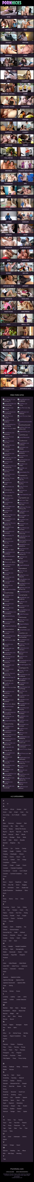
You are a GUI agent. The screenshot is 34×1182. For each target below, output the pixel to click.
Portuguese (6, 1052)
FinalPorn (20, 730)
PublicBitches (21, 537)
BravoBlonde (21, 401)
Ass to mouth (15, 815)
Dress (26, 890)
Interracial (21, 968)
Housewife (5, 954)
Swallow (12, 1108)
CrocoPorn (21, 521)
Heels (11, 949)
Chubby (5, 857)
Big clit (12, 831)
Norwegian (18, 1024)
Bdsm (22, 826)
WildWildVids (21, 738)
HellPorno (20, 788)
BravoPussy (21, 776)
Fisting (26, 912)
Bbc (12, 826)
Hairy (4, 946)
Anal (25, 809)
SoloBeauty (21, 413)
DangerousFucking (8, 724)
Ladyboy (13, 996)
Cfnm (25, 851)
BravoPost (6, 409)
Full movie (20, 918)
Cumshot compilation (16, 873)
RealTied (5, 512)
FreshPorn (6, 500)
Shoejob (24, 1083)
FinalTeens (21, 722)
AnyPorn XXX (22, 429)
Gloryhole (12, 935)
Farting (24, 907)
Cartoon (17, 848)
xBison (13, 562)
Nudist (26, 1024)
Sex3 (12, 549)
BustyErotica (6, 566)
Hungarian (22, 954)
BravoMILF (6, 529)
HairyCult (5, 587)
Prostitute (12, 1055)
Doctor (17, 885)
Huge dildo (14, 954)
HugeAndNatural (22, 568)
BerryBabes (6, 666)
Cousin (24, 865)
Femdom (15, 910)
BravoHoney (6, 767)
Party (4, 1047)
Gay (25, 926)
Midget (12, 1013)
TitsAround (6, 601)
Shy (25, 1086)
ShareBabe (21, 684)
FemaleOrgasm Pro (23, 668)
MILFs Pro (6, 543)
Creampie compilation (16, 868)
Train (26, 1128)
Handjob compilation (20, 946)
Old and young (17, 1033)
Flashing (5, 915)
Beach (4, 829)
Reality (5, 1066)
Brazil (4, 840)
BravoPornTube (7, 405)
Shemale (5, 1083)
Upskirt (5, 1139)
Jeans (4, 985)
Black (17, 834)
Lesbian (12, 999)
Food (18, 915)
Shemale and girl (14, 1083)
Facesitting (6, 907)
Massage (23, 1008)
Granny (12, 938)
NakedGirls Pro (7, 467)
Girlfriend (22, 932)
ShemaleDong (7, 714)
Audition (24, 815)
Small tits (5, 1094)
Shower (19, 1086)
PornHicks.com (11, 2)
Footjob (24, 915)
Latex (19, 996)
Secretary (13, 1078)
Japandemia (21, 453)
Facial (13, 907)
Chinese (21, 854)
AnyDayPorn (6, 662)
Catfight (5, 851)
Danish (11, 882)
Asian (21, 812)
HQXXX (5, 697)
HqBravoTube (7, 744)
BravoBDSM (21, 705)
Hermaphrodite (20, 949)
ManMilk (20, 469)
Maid (11, 1008)
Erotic (22, 898)
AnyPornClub (21, 461)
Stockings (5, 1106)
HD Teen (5, 949)
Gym (10, 940)
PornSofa (5, 504)
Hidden (5, 952)
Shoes (4, 1086)
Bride (10, 840)
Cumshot (5, 873)
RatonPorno (6, 693)
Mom (14, 1016)
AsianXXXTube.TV (8, 680)
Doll (4, 887)
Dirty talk (10, 885)
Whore (24, 1150)
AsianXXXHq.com (23, 435)
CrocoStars (6, 633)
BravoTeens (21, 529)
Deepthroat (18, 882)
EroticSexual (6, 658)
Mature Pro (6, 438)
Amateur (19, 809)
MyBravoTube (7, 516)
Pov (13, 1052)
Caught (12, 851)
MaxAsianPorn (22, 542)
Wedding (12, 1150)
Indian (4, 963)
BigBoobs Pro (21, 780)
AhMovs (5, 758)
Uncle (9, 1136)
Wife (4, 1153)
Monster (5, 1019)
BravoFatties (6, 508)
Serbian (12, 1080)
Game (11, 926)
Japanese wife (21, 982)
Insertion (5, 968)
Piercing (16, 1047)
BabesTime (6, 471)
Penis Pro (20, 488)
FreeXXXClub (7, 637)
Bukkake (5, 843)
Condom (14, 862)
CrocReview (6, 446)
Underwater (17, 1136)
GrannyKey (21, 709)
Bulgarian (12, 843)
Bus (19, 843)
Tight (4, 1128)
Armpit (16, 812)
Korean (18, 991)
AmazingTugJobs (22, 595)
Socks (20, 1094)
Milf (17, 1013)
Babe (4, 823)
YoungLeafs (6, 650)
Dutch (4, 893)
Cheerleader (13, 854)
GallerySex (21, 576)
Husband (5, 957)
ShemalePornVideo (8, 593)
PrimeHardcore (22, 662)
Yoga (4, 1159)
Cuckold (15, 871)
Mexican (5, 1013)
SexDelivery (6, 434)
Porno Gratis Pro (7, 495)
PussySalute (6, 754)
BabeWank (6, 701)
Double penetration (8, 890)
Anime (4, 812)
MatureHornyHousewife (24, 425)
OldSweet (20, 654)
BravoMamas (21, 676)
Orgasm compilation (15, 1036)
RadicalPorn (6, 779)
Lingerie (5, 1002)
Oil (9, 1033)
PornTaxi (20, 693)
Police (4, 1050)
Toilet (15, 1128)
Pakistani (5, 1044)
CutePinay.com (7, 459)
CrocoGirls (6, 671)
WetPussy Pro (22, 508)
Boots (18, 837)
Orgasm (5, 1036)
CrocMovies (21, 697)
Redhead (11, 1066)
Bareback (19, 823)
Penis (10, 1047)
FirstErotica (21, 649)
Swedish (19, 1108)
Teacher (20, 1120)
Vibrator (5, 1145)
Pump (14, 1058)
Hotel (25, 952)
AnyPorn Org (6, 675)
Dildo (4, 885)
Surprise (5, 1108)
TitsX (26, 500)
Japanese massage (8, 980)
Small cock (22, 1092)
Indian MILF (6, 966)
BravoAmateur (22, 747)
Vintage (12, 1145)
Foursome (5, 918)
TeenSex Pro (21, 763)
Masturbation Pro (22, 475)
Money (20, 1016)
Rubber (5, 1069)
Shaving (19, 1080)
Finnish (11, 912)
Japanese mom (20, 980)
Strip (19, 1106)
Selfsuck (5, 1080)
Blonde (23, 834)
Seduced (21, 1078)
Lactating (5, 996)
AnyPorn (5, 547)
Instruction (13, 968)
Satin (12, 1075)
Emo (17, 898)
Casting (24, 848)
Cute (25, 873)
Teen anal (16, 1122)
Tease (4, 1122)
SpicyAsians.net (7, 490)
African (12, 809)
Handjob (10, 946)
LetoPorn (20, 658)
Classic (18, 857)
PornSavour (21, 607)
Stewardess (20, 1103)
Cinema (12, 857)
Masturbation (6, 1010)
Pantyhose (20, 1044)
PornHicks (6, 771)
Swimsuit (5, 1111)
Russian (11, 1069)
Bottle (24, 837)
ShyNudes (21, 449)
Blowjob (5, 837)
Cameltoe (5, 848)
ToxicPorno (21, 550)
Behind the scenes (21, 829)
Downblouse (19, 890)
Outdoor (5, 1038)
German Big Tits (7, 932)
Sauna (18, 1075)
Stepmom (11, 1103)
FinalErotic (6, 685)
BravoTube (6, 605)
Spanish (25, 1097)
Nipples (11, 1024)
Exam (4, 901)
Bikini (4, 834)
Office (4, 1033)
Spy (23, 1100)
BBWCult (20, 784)
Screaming (6, 1078)
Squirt (4, 1103)
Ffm (27, 910)
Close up (5, 859)
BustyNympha (7, 740)
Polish (10, 1050)
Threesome (17, 1125)
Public (19, 1055)
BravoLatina (6, 533)
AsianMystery (7, 654)
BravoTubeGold (22, 637)
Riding (18, 1066)
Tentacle (24, 1122)
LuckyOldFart (21, 611)
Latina (24, 996)
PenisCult (20, 562)
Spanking (5, 1100)
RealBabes (21, 717)
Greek (18, 938)
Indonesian (24, 966)
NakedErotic (21, 599)
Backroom (11, 823)
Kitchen (12, 991)
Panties (13, 1044)
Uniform (24, 1136)
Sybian (25, 1111)
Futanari (11, 921)
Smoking (13, 1094)
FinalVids (5, 783)
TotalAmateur (21, 759)
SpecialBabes (21, 680)
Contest (5, 865)
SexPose (5, 463)
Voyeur (18, 1145)
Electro (11, 898)
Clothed (13, 859)
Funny (4, 921)
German (5, 929)
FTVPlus (20, 405)
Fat (4, 910)
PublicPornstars (22, 617)
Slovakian (5, 1092)
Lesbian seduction (21, 999)
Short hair (11, 1086)
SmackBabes (6, 520)
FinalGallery (21, 513)
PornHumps (6, 578)
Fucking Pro (6, 763)
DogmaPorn (6, 455)
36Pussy (20, 734)
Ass (27, 812)
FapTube (20, 558)
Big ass (5, 831)
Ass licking (6, 815)
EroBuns (20, 603)
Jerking (11, 985)
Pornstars (22, 1050)
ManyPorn (21, 483)
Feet (8, 910)
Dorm (17, 887)
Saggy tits (6, 1075)
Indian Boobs (22, 963)
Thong (9, 1125)
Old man (26, 1033)
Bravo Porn (6, 442)
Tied (24, 1125)
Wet (19, 1150)
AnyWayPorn (21, 585)
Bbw (17, 826)
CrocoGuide (6, 583)
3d (7, 803)
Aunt (4, 817)
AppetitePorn (21, 546)
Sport (18, 1100)
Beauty (11, 829)
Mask (16, 1008)
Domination (11, 887)
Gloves (19, 935)
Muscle (12, 1019)
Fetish (21, 910)
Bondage (12, 837)
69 (3, 803)
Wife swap (11, 1153)
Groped (24, 938)
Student (25, 1106)
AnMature (5, 570)
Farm (18, 907)
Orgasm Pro (21, 645)
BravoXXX (21, 525)
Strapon (13, 1106)
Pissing (23, 1047)
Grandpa (5, 938)
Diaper (25, 882)
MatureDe (5, 646)
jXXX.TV (20, 572)
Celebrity (18, 851)
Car (12, 848)
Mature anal (22, 1010)
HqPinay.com (21, 589)
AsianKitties (21, 445)
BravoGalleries (7, 613)
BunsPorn (20, 767)
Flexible (12, 915)
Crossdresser (6, 871)
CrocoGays (6, 451)
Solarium (5, 1097)
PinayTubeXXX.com (23, 498)
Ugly (4, 1136)
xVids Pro (6, 417)
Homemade (12, 952)
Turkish (5, 1131)
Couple (18, 865)
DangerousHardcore (8, 629)
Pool (16, 1050)
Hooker (20, 952)
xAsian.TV (21, 672)
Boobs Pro (21, 479)
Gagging (5, 926)
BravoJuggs (21, 517)
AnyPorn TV (6, 480)
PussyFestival (7, 413)
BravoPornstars (7, 709)
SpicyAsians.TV (7, 539)
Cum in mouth (23, 871)
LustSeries (6, 597)
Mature (14, 1010)
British (15, 840)
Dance (4, 882)
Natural (5, 1024)
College (24, 859)
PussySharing (7, 426)
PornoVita (20, 457)
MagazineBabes (22, 627)
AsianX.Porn (6, 476)
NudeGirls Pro (7, 524)
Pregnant (19, 1052)
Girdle (15, 932)
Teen (10, 1122)
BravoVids (6, 574)
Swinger (13, 1111)
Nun (4, 1027)
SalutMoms (6, 422)
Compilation (6, 862)
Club (18, 859)
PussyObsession (22, 440)
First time (18, 912)
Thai (4, 1125)
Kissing (5, 991)
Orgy (24, 1036)
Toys (20, 1128)
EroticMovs (21, 701)
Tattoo (9, 1120)
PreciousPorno (7, 736)
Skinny (5, 1089)
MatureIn (20, 771)
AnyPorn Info (21, 533)
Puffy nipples (6, 1058)
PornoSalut (21, 726)
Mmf (9, 1016)
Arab (10, 812)
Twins (11, 1131)
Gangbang (18, 926)
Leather (5, 999)
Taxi (15, 1120)
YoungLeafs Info (7, 750)
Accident (5, 809)
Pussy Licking (22, 1058)
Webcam (5, 1150)
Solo (11, 1097)
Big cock (18, 831)
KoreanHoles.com (23, 633)
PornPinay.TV (7, 401)
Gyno (15, 940)
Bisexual (11, 834)
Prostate (5, 1055)
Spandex (17, 1097)
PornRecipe (6, 718)
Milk (4, 1016)
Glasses (5, 935)
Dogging (24, 885)
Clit (24, 857)
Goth (25, 935)
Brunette (22, 840)
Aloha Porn (21, 621)
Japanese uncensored (9, 982)
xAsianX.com (21, 742)
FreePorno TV (22, 554)
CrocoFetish (21, 641)
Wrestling (18, 1153)
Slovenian (13, 1092)
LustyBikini (6, 728)
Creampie (5, 868)
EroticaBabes (21, 581)
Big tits (26, 831)
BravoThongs (21, 688)
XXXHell (20, 492)
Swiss (19, 1111)
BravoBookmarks (7, 559)
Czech (4, 876)
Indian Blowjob (13, 963)
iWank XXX (21, 504)
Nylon (15, 1027)
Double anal (25, 887)
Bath (25, 823)
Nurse (9, 1027)
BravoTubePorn (7, 775)
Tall (4, 1120)
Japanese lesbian (15, 977)
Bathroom (5, 826)
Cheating (5, 854)
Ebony (4, 898)
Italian (4, 971)
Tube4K (5, 484)
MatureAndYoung (7, 619)
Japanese (5, 977)
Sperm (12, 1100)
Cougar (12, 865)
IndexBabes (21, 713)
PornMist (20, 465)
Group (4, 940)
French (13, 918)
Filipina (5, 912)
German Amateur (14, 929)
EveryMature (6, 554)
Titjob (9, 1128)
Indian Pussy (15, 966)
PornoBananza (7, 732)
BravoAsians (6, 623)
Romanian (25, 1066)
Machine (5, 1008)
